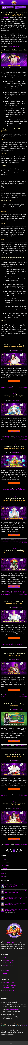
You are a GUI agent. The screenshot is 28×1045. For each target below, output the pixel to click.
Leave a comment (23, 387)
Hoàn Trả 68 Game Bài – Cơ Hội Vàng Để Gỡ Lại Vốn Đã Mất (16, 909)
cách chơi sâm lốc (18, 386)
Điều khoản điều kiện (8, 963)
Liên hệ (5, 968)
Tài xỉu (3, 873)
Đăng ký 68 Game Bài (8, 982)
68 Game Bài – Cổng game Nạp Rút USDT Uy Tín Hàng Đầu (14, 885)
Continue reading (14, 381)
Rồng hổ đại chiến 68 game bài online (10, 592)
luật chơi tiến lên (4, 644)
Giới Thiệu (5, 957)
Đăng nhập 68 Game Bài (9, 985)
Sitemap (5, 973)
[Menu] (2, 2)
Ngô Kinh (19, 350)
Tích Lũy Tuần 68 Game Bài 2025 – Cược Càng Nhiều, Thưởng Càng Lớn (16, 897)
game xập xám (4, 795)
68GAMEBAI (17, 1043)
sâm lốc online (10, 387)
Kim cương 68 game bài (19, 488)
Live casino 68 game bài (19, 539)
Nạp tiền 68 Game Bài (8, 987)
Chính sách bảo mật (8, 965)
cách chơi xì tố (17, 694)
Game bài (7, 386)
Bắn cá (3, 859)
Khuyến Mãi (4, 868)
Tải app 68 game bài (8, 992)
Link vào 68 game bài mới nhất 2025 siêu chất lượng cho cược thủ (15, 891)
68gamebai (22, 794)
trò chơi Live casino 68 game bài (19, 541)
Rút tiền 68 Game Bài (8, 990)
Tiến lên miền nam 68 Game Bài (15, 644)
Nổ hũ (2, 870)
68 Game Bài (16, 794)
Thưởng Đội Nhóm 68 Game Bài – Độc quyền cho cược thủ (15, 903)
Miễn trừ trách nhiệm (8, 960)
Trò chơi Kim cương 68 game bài (19, 489)
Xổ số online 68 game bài (8, 437)
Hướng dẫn (4, 865)
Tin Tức (3, 876)
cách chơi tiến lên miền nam (20, 643)
